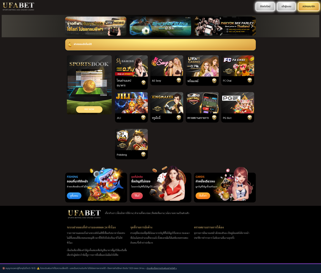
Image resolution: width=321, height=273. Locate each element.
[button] (69, 26)
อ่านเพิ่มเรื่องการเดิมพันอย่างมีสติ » (162, 268)
